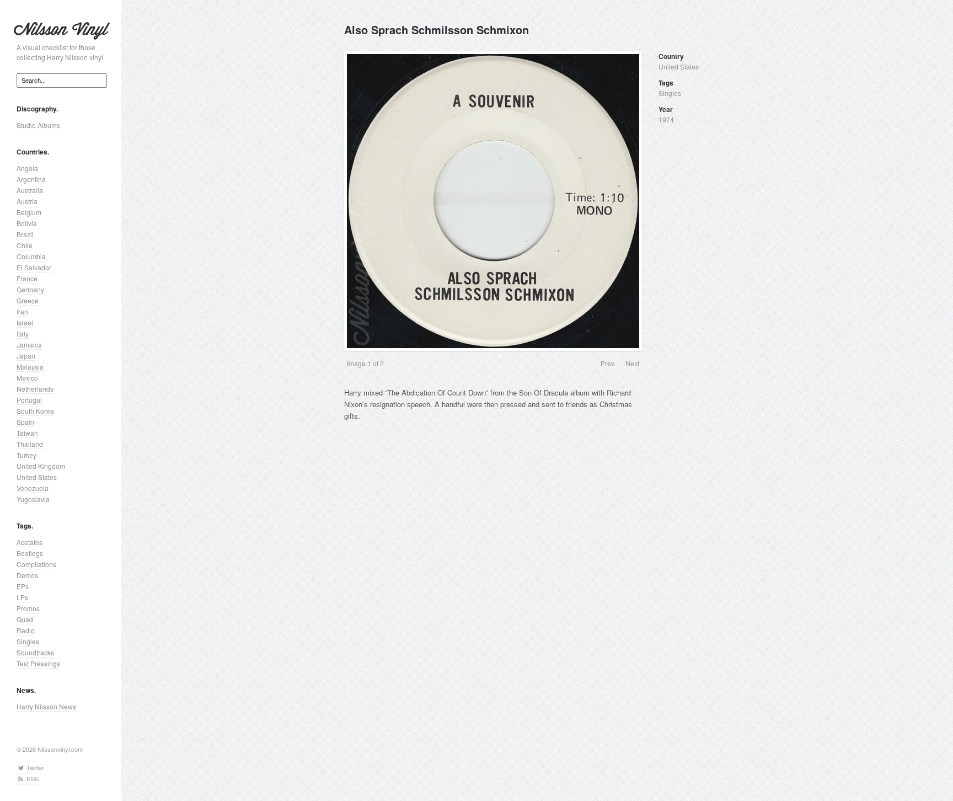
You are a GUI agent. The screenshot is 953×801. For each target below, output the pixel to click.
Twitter (34, 767)
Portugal (29, 399)
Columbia (31, 256)
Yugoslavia (33, 499)
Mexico (27, 377)
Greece (28, 300)
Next (632, 363)
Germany (30, 289)
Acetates (29, 542)
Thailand (30, 443)
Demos (27, 575)
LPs (22, 597)
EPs (23, 586)
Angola (27, 168)
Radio (26, 630)
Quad (25, 619)
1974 (666, 119)
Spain (25, 421)
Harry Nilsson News (46, 706)
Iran (22, 311)
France (27, 278)
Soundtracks (35, 652)
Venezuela (33, 488)
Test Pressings (38, 663)
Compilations (36, 564)
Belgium (29, 212)
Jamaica (29, 344)
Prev (607, 363)
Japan (26, 355)
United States (37, 477)
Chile (25, 245)
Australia (30, 190)
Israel (25, 322)
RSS (32, 778)
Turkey (26, 455)
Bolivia (27, 223)
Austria (27, 201)
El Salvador (34, 267)
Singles (28, 641)
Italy (23, 333)
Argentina (31, 179)
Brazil (25, 234)
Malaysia (30, 366)
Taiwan (27, 432)
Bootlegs (30, 553)
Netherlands (35, 388)
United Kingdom (41, 466)
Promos (28, 608)
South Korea (35, 410)
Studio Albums (38, 125)
